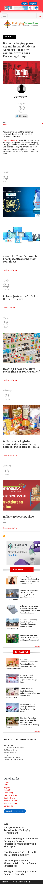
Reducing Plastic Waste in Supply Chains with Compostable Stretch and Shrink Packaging (30, 609)
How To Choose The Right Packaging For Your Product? (21, 370)
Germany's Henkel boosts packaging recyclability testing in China (28, 678)
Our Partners (9, 798)
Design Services (10, 795)
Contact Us (8, 806)
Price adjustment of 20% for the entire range (20, 297)
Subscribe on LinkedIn (15, 811)
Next (37, 10)
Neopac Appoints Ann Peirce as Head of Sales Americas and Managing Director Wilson (29, 580)
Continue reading (8, 270)
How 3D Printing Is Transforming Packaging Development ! (17, 830)
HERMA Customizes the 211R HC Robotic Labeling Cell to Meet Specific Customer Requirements (22, 594)
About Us (7, 790)
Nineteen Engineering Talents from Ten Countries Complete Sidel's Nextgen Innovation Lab (21, 624)
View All (37, 646)
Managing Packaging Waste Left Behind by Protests (21, 873)
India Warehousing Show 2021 (18, 518)
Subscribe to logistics (4, 536)
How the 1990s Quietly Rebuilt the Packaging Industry (20, 853)
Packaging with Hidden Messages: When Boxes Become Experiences (20, 863)
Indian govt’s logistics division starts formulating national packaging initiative (21, 444)
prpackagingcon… (21, 96)
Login (24, 4)
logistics (5, 124)
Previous (35, 10)
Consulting (8, 792)
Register (33, 4)
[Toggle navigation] (4, 16)
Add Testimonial (10, 803)
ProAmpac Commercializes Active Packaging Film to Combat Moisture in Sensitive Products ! (22, 664)
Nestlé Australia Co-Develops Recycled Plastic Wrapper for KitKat (28, 707)
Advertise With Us (11, 800)
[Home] (21, 23)
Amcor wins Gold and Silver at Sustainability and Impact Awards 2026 (29, 637)
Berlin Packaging (10, 140)
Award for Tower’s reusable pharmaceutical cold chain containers (20, 258)
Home (6, 782)
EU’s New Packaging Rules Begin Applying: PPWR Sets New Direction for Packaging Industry (22, 722)
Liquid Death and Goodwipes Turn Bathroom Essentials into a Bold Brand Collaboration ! (23, 693)
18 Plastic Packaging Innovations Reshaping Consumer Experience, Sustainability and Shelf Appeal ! (21, 842)
